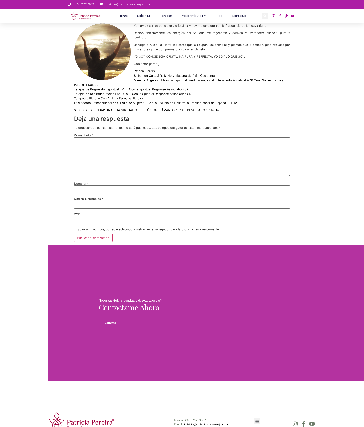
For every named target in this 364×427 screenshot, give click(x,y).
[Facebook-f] (303, 424)
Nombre (81, 183)
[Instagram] (295, 424)
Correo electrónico (89, 198)
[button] (265, 16)
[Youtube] (312, 424)
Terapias (166, 16)
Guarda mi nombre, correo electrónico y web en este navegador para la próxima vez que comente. (148, 229)
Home (123, 16)
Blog (219, 16)
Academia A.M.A (194, 16)
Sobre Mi (144, 16)
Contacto (239, 16)
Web (77, 213)
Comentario (83, 135)
